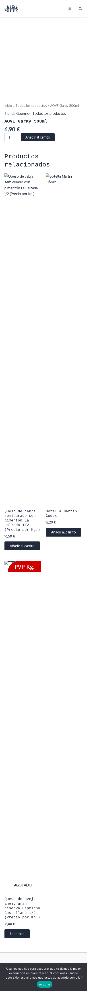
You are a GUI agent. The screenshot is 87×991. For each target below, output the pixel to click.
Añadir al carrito (37, 137)
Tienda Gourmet (17, 113)
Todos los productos (31, 105)
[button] (81, 9)
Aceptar (44, 984)
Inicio (8, 105)
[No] (81, 977)
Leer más (17, 934)
